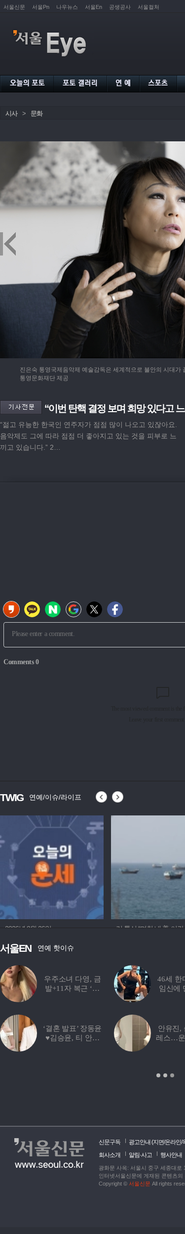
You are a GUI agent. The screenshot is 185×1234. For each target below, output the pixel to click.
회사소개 (109, 1154)
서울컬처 (148, 7)
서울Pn (40, 7)
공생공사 (120, 7)
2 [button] (165, 1075)
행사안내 (171, 1154)
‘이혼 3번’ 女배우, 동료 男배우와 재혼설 (97, 1037)
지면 (158, 1142)
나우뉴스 (67, 7)
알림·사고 (140, 1154)
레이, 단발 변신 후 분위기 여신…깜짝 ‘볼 (97, 988)
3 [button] (172, 1075)
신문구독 (109, 1142)
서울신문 (14, 7)
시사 (11, 113)
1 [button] (158, 1075)
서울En (93, 7)
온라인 (173, 1142)
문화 (36, 113)
